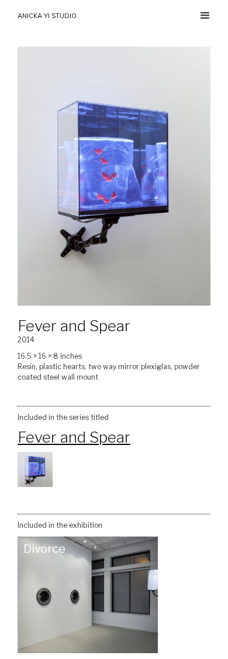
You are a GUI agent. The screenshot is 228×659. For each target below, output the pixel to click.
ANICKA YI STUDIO (47, 16)
